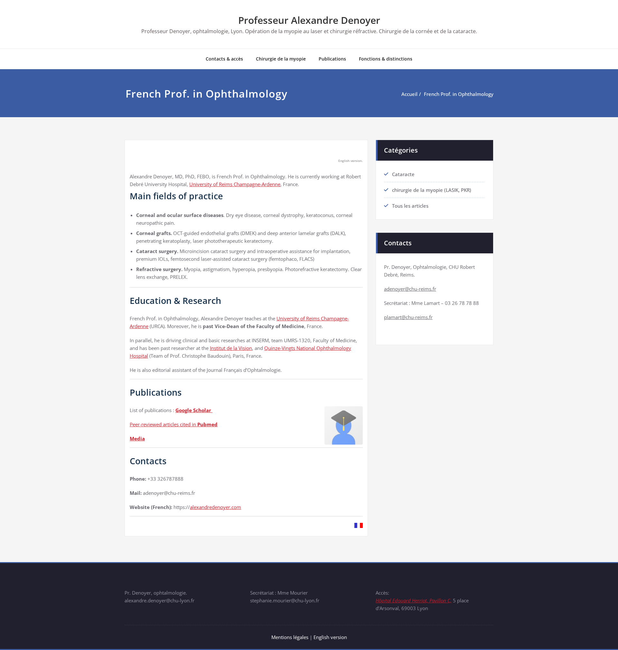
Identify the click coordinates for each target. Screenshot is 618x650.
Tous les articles (410, 206)
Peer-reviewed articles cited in (174, 424)
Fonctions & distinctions (385, 59)
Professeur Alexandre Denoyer (309, 20)
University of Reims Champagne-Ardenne (234, 184)
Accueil (409, 94)
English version (330, 637)
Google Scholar (193, 410)
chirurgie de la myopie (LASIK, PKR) (431, 190)
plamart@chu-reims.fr (408, 317)
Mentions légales (289, 637)
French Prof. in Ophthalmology (458, 94)
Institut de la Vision (231, 348)
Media (137, 438)
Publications (332, 59)
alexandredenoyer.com (215, 507)
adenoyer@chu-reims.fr (410, 289)
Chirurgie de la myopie (281, 59)
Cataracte (403, 174)
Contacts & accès (224, 59)
